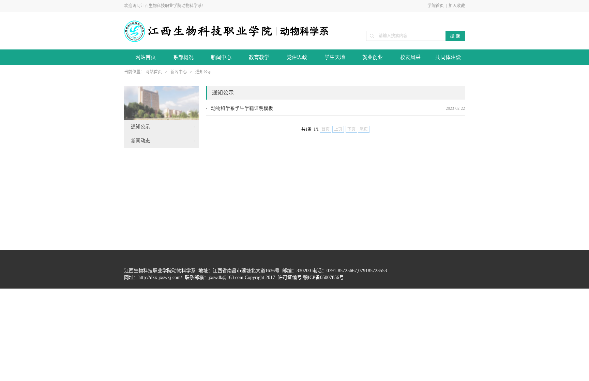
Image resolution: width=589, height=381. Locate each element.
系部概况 (183, 57)
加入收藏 (457, 5)
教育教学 (259, 57)
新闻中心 (221, 57)
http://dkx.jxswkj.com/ (160, 277)
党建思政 (297, 57)
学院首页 (435, 5)
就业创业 (372, 57)
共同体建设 (448, 57)
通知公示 (203, 72)
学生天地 (334, 57)
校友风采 (410, 57)
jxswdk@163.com (226, 277)
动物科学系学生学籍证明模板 (242, 108)
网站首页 (145, 57)
